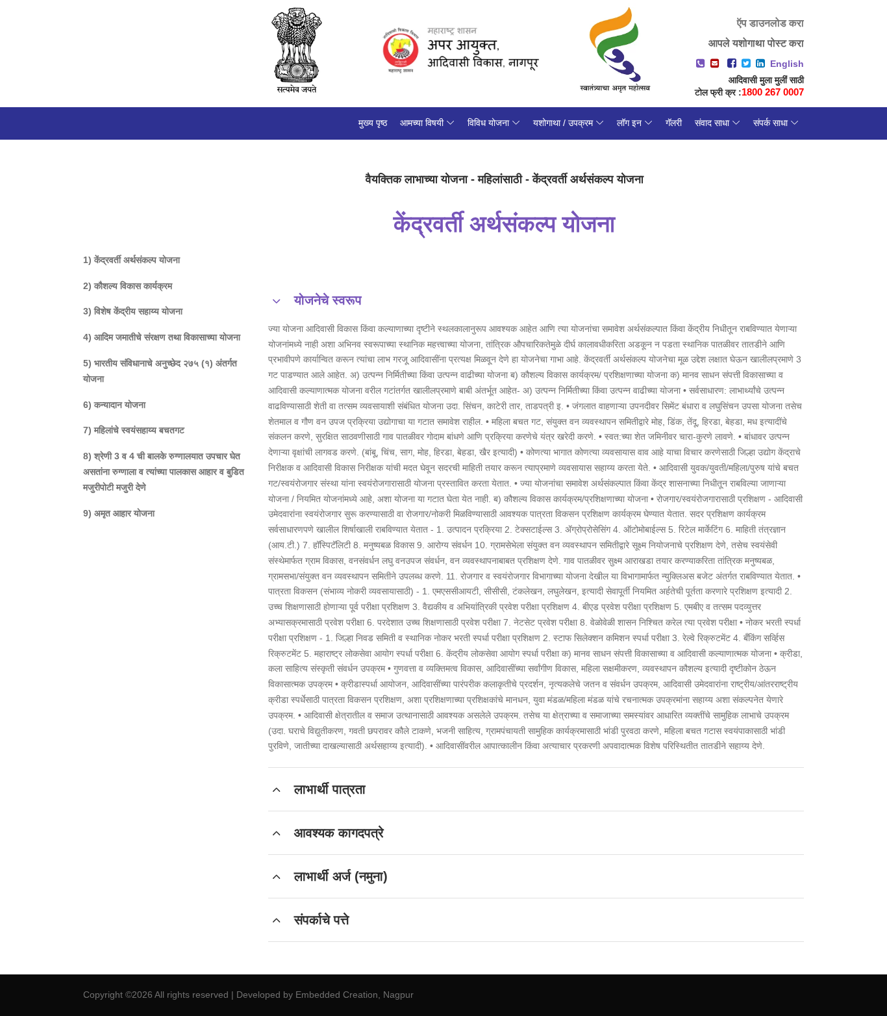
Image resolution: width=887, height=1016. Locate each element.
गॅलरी (674, 123)
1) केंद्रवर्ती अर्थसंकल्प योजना (131, 260)
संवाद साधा (712, 123)
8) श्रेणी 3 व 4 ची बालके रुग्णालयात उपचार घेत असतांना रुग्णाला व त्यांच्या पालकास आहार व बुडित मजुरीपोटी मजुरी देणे (163, 471)
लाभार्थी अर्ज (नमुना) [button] (341, 876)
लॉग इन (629, 123)
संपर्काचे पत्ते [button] (321, 920)
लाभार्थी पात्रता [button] (330, 789)
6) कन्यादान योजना (114, 405)
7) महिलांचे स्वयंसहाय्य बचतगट (133, 430)
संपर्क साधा (770, 123)
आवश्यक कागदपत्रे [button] (339, 833)
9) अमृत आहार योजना (119, 513)
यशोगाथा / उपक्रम (563, 123)
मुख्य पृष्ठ (372, 123)
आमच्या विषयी (421, 123)
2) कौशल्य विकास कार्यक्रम (127, 286)
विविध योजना (488, 123)
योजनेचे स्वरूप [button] (328, 300)
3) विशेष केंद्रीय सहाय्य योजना (132, 311)
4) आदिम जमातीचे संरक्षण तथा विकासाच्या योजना (161, 337)
